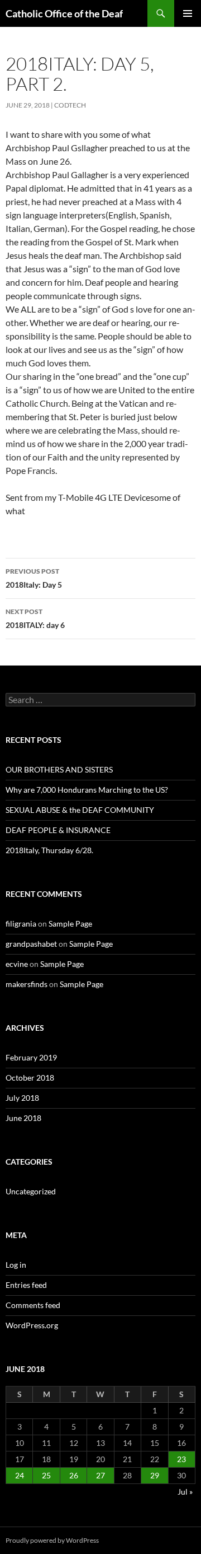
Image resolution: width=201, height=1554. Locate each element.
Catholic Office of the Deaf (64, 13)
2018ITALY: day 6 (35, 618)
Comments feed (33, 1305)
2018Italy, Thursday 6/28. (49, 850)
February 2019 (31, 1057)
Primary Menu (187, 13)
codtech (70, 105)
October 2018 (30, 1077)
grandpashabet (31, 943)
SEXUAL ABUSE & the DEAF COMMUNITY (80, 810)
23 (181, 1459)
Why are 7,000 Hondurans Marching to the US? (87, 789)
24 (19, 1475)
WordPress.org (32, 1325)
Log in (16, 1264)
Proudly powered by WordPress (52, 1540)
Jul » (185, 1491)
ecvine (17, 964)
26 (73, 1475)
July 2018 (22, 1097)
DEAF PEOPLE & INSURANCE (58, 830)
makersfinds (26, 984)
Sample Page (70, 923)
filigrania (21, 923)
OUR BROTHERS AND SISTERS (59, 769)
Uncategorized (31, 1191)
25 (46, 1475)
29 (154, 1475)
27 (100, 1475)
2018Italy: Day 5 (34, 578)
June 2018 (23, 1118)
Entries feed (26, 1285)
